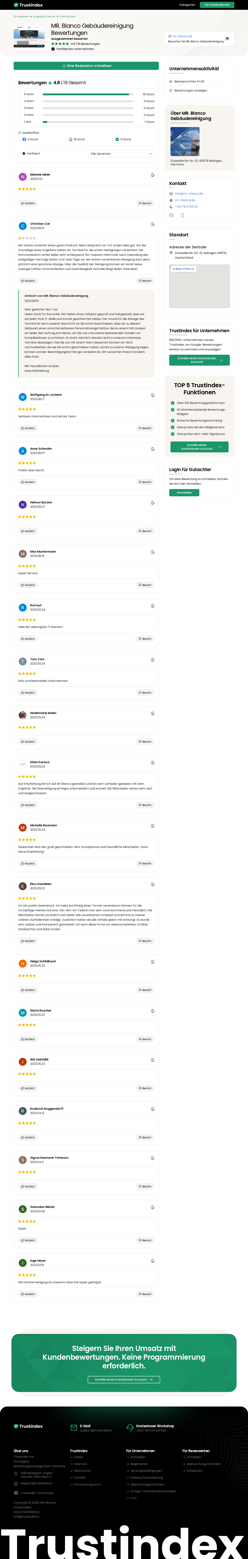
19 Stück (79, 139)
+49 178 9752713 (186, 207)
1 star (27, 122)
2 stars (29, 115)
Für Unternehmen (217, 5)
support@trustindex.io (96, 1430)
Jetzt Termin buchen (151, 1430)
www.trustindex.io (26, 1512)
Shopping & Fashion (44, 16)
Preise (78, 1457)
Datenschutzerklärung (147, 1477)
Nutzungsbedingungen (146, 1471)
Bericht (146, 203)
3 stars (29, 108)
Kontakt (80, 1477)
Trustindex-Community (37, 1493)
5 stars (29, 94)
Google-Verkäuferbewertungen (153, 1491)
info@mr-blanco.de (189, 194)
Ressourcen (82, 1471)
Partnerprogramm (87, 1484)
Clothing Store (67, 16)
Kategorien (187, 5)
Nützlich (29, 203)
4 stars (29, 101)
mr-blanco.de (185, 200)
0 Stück (33, 139)
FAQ (134, 1498)
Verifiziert (33, 153)
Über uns (80, 1464)
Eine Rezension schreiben (89, 65)
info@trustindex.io (26, 1517)
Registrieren (139, 1464)
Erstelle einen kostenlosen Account (197, 360)
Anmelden (184, 493)
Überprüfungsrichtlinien (147, 1484)
